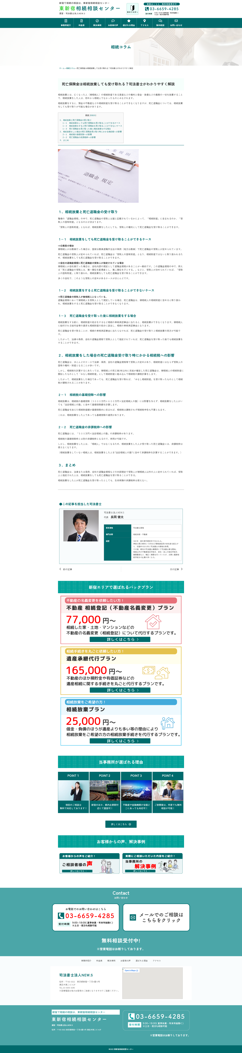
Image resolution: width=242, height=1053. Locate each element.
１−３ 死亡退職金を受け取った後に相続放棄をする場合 (86, 129)
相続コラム (70, 68)
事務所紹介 (86, 960)
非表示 (93, 115)
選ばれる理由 (142, 960)
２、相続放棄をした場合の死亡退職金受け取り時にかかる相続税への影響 (90, 131)
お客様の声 (125, 960)
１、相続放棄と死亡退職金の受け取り (75, 120)
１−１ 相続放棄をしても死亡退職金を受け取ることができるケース (91, 123)
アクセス (157, 960)
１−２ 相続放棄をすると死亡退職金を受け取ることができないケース (92, 126)
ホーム (62, 68)
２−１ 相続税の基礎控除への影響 (77, 134)
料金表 (99, 960)
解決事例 (111, 960)
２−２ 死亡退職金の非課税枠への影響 (79, 137)
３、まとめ (64, 140)
